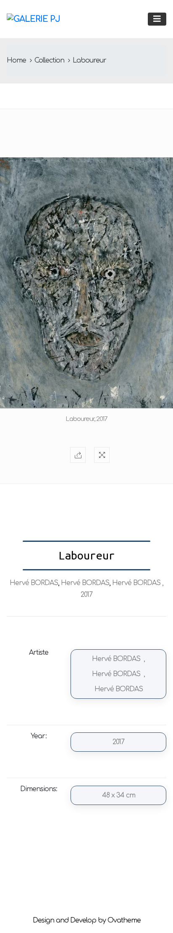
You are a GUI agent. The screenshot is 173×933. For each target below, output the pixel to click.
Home (16, 60)
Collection (49, 60)
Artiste (38, 652)
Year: (39, 736)
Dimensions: (38, 789)
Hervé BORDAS (34, 583)
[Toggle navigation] (157, 19)
